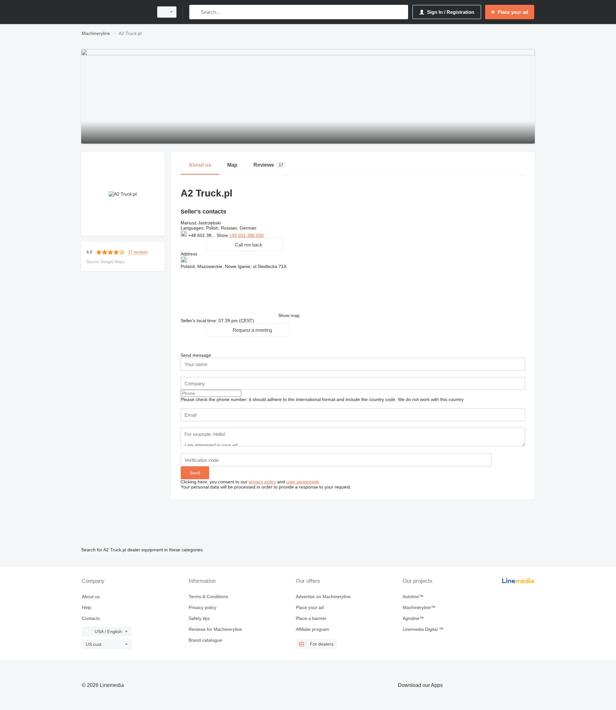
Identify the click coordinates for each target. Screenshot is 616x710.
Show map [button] (289, 315)
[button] (244, 244)
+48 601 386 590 (246, 235)
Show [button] (223, 235)
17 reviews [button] (138, 252)
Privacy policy (202, 607)
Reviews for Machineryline (215, 629)
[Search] (196, 12)
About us (91, 596)
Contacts (91, 618)
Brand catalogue (205, 640)
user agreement (302, 481)
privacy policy (262, 481)
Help (86, 607)
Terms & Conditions (208, 596)
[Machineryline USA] (115, 12)
